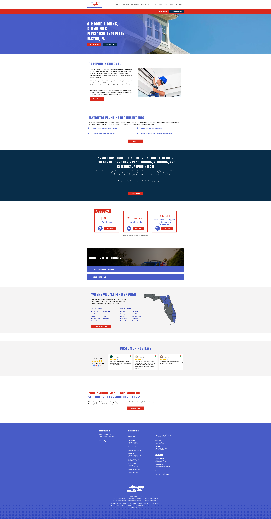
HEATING (126, 4)
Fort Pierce (135, 318)
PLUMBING (135, 4)
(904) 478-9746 (102, 83)
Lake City (94, 316)
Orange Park (106, 318)
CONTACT (173, 4)
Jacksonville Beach (96, 318)
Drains (143, 4)
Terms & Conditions (125, 505)
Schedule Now (135, 408)
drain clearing (133, 181)
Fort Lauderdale (124, 321)
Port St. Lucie (159, 464)
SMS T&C (134, 505)
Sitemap (140, 505)
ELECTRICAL (152, 4)
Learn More (135, 193)
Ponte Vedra (106, 321)
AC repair (120, 181)
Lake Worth (135, 311)
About (181, 4)
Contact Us (135, 141)
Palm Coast (94, 313)
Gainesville (94, 321)
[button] (183, 362)
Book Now (94, 44)
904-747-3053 (110, 44)
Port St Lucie (123, 311)
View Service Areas (101, 326)
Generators (163, 4)
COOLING (118, 4)
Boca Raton (135, 313)
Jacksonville (94, 311)
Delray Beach (124, 318)
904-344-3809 (177, 11)
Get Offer (110, 228)
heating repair (152, 181)
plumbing (126, 181)
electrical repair (142, 181)
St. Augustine (106, 311)
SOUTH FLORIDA (126, 308)
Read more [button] (112, 368)
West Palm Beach (136, 316)
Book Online (163, 11)
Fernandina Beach (107, 313)
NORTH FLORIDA (97, 308)
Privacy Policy (115, 505)
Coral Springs (124, 313)
